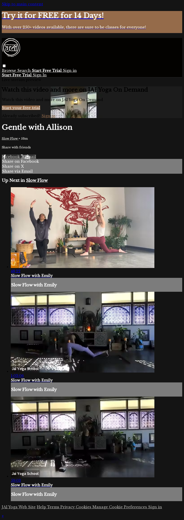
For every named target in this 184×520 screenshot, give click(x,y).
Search (24, 70)
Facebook (11, 156)
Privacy (68, 507)
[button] (4, 65)
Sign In (40, 75)
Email (30, 156)
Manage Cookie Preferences (120, 507)
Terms (53, 507)
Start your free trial (21, 107)
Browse (9, 70)
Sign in (70, 70)
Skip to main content (22, 4)
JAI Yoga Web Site (19, 507)
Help (42, 507)
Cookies (84, 507)
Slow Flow (10, 138)
